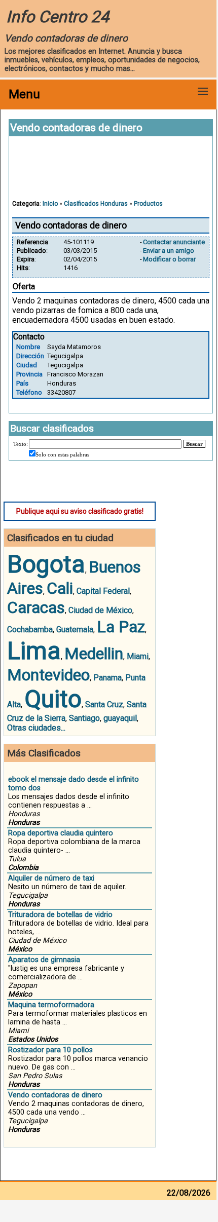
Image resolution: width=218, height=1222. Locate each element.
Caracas (36, 607)
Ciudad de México (100, 610)
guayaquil (120, 718)
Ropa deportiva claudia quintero (60, 833)
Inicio (50, 203)
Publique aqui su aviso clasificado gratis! (79, 511)
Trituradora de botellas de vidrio (60, 914)
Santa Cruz (104, 704)
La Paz (121, 626)
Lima (34, 650)
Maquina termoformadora (51, 1005)
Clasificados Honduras (96, 203)
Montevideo (48, 674)
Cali (60, 588)
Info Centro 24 (57, 16)
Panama (107, 677)
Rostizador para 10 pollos (50, 1050)
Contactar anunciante (174, 242)
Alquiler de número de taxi (51, 878)
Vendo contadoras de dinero (55, 1095)
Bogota (46, 564)
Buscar (194, 444)
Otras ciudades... (36, 728)
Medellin (93, 653)
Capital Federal (103, 591)
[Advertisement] (111, 172)
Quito (53, 698)
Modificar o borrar (169, 259)
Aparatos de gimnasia (44, 960)
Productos (148, 203)
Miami (138, 656)
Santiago (84, 718)
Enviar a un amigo (168, 250)
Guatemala (74, 629)
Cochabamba (30, 629)
